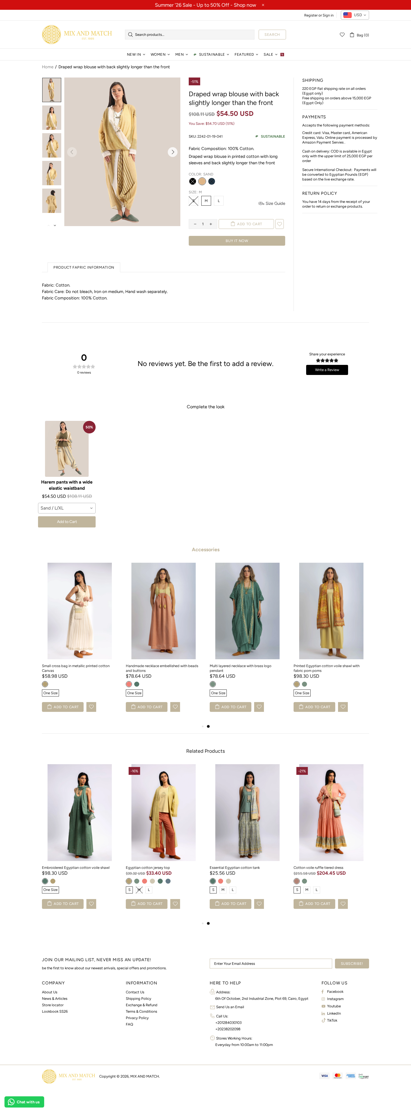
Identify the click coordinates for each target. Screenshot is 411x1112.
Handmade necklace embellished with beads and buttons (162, 668)
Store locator (52, 1005)
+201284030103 (228, 1022)
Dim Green (136, 684)
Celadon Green (212, 684)
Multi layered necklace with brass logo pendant (240, 668)
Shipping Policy (138, 998)
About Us (49, 992)
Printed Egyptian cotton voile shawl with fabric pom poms (327, 668)
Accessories (205, 549)
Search (272, 34)
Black (192, 181)
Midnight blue (211, 181)
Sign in (328, 15)
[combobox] (355, 15)
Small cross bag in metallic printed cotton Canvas (76, 668)
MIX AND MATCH (77, 34)
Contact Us (135, 992)
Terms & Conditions (141, 1011)
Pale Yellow (45, 684)
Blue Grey (168, 881)
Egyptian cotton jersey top (148, 867)
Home (47, 67)
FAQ (129, 1024)
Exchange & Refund (141, 1005)
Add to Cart (67, 521)
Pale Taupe (152, 881)
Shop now (245, 5)
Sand (202, 181)
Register (311, 15)
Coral (128, 684)
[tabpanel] (247, 643)
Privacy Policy (137, 1018)
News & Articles (54, 998)
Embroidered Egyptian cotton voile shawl (76, 867)
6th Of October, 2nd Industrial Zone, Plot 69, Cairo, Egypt (261, 998)
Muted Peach (296, 881)
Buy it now (237, 241)
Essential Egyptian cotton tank (235, 867)
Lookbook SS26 (55, 1011)
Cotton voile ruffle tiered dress (318, 867)
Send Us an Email (230, 1007)
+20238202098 (227, 1029)
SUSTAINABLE (273, 136)
